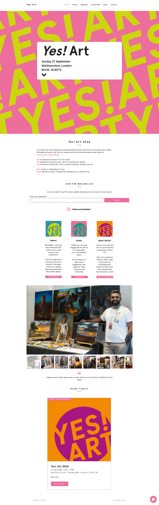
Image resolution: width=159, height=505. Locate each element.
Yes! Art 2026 (60, 466)
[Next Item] (129, 320)
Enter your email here (38, 196)
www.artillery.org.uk (119, 500)
